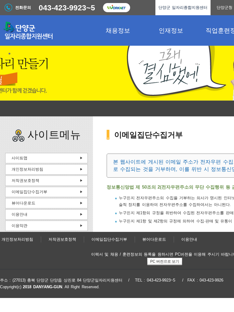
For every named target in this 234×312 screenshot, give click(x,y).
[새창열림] (116, 7)
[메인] (45, 30)
